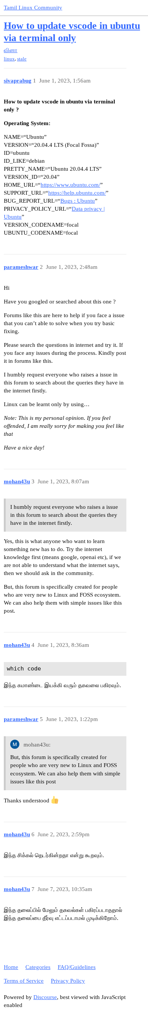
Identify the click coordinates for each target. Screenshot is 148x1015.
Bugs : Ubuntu (77, 201)
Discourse (45, 997)
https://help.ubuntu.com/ (77, 193)
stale (22, 59)
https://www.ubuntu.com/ (70, 185)
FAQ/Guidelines (77, 967)
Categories (37, 967)
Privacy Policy (68, 981)
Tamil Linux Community (33, 8)
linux (9, 59)
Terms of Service (24, 981)
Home (11, 967)
